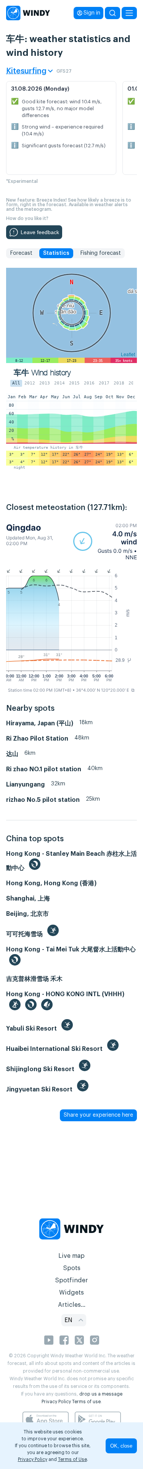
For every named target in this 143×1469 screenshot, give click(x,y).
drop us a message (100, 1394)
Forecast (21, 253)
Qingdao (23, 528)
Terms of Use (72, 1459)
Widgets (71, 1293)
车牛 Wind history (42, 372)
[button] (105, 541)
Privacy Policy (56, 1401)
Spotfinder (71, 1280)
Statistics (56, 253)
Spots (71, 1268)
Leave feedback (40, 232)
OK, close (121, 1446)
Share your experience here (98, 1115)
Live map (71, 1256)
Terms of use (86, 1401)
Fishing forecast (100, 253)
